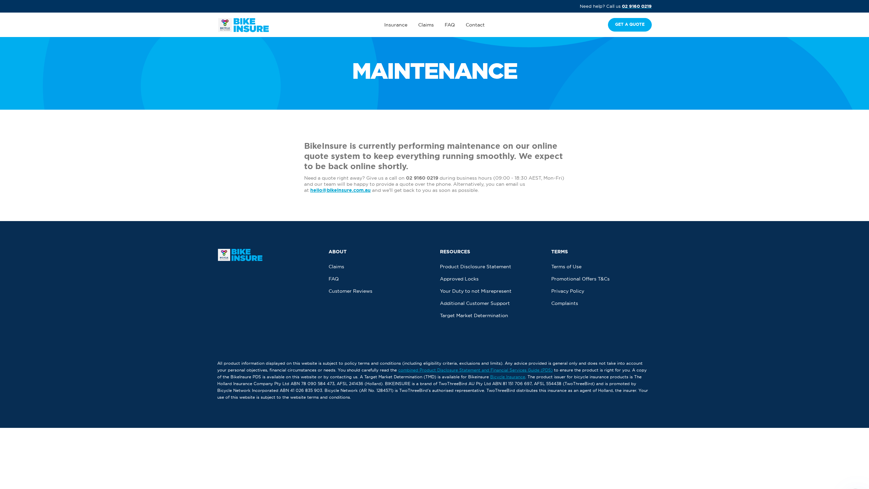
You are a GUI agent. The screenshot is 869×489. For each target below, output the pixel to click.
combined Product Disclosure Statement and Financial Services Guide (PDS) (475, 370)
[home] (262, 25)
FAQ (450, 25)
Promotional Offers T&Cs (580, 279)
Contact (475, 25)
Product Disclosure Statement (475, 267)
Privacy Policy (567, 291)
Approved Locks (459, 279)
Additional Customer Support (475, 303)
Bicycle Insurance (507, 376)
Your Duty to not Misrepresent (476, 291)
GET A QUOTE (630, 24)
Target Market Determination (474, 315)
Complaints (564, 303)
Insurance (395, 25)
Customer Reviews (350, 291)
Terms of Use (566, 267)
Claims (426, 25)
